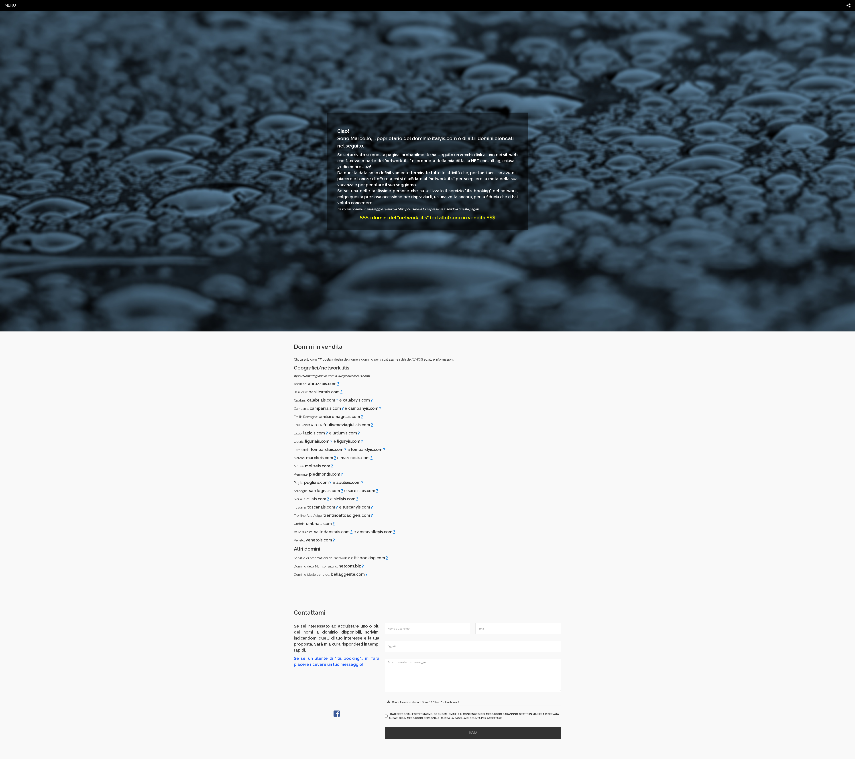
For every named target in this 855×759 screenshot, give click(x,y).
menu (10, 5)
